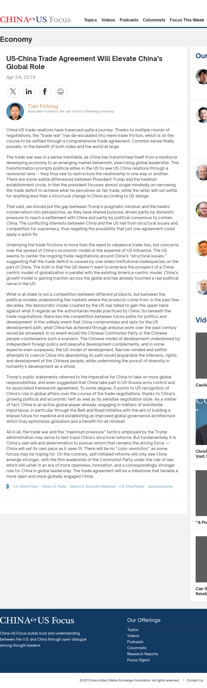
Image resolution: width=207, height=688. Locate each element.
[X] (12, 91)
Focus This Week (187, 19)
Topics (90, 19)
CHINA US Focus (35, 19)
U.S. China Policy (25, 486)
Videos (108, 19)
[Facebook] (44, 91)
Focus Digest (138, 660)
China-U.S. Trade (54, 486)
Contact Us (195, 680)
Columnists (154, 19)
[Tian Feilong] (15, 111)
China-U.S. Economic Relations (92, 486)
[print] (60, 91)
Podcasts (129, 19)
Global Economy (160, 486)
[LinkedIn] (28, 91)
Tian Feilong (43, 106)
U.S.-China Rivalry (131, 486)
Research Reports (142, 654)
